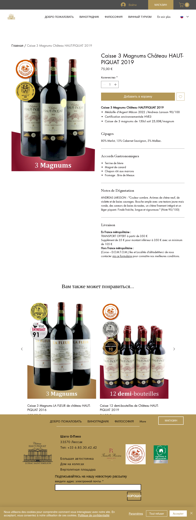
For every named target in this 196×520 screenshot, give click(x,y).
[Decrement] (104, 84)
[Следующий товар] (174, 349)
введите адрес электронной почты (78, 481)
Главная (17, 46)
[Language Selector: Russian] (183, 16)
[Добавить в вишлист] (180, 97)
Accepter (178, 513)
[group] (98, 357)
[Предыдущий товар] (22, 349)
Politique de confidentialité (93, 515)
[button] (184, 4)
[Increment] (115, 84)
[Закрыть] (191, 513)
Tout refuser (156, 513)
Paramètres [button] (136, 513)
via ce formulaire (122, 256)
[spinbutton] (109, 84)
